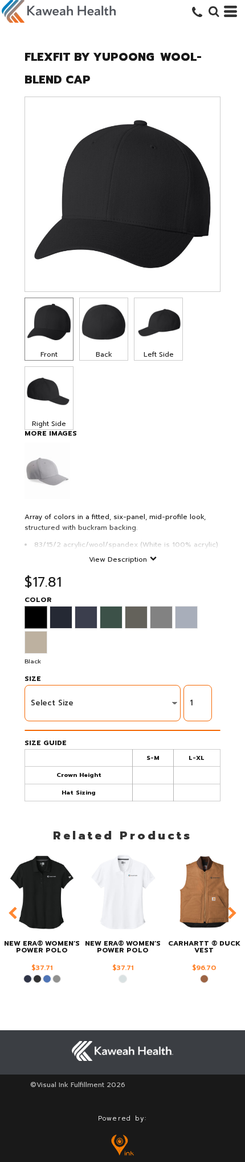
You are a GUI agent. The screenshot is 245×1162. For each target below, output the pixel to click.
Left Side (159, 354)
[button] (213, 11)
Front (49, 354)
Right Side (49, 424)
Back (104, 354)
